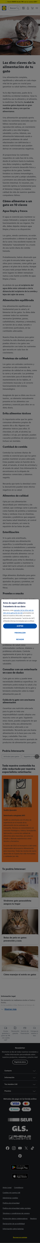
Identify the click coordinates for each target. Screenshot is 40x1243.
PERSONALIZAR (20, 633)
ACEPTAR (20, 626)
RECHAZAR (20, 639)
